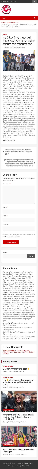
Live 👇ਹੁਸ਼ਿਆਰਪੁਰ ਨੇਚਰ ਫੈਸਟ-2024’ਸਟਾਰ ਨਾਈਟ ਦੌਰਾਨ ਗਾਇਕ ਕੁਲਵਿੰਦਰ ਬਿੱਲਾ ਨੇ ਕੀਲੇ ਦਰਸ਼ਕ (18, 382)
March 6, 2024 (7, 371)
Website (5, 224)
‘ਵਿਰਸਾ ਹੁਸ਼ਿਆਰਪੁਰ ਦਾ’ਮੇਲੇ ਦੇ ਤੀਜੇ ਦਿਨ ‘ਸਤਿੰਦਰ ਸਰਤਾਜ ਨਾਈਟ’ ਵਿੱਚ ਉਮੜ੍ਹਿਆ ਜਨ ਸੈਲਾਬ (19, 352)
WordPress (25, 466)
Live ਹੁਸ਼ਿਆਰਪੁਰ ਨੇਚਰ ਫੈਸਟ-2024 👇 (16, 369)
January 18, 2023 (8, 422)
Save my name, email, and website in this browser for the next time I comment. (19, 236)
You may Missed (10, 361)
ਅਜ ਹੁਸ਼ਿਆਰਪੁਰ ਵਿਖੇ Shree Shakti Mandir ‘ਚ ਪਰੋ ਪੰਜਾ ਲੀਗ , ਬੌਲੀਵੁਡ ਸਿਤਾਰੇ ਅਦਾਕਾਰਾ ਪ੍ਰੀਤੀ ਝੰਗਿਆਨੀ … (18, 417)
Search (5, 252)
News (5, 34)
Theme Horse (28, 463)
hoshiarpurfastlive (19, 47)
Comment (6, 184)
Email (5, 216)
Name (5, 207)
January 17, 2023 (8, 454)
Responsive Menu (34, 1)
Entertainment (8, 366)
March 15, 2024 (7, 47)
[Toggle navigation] (4, 18)
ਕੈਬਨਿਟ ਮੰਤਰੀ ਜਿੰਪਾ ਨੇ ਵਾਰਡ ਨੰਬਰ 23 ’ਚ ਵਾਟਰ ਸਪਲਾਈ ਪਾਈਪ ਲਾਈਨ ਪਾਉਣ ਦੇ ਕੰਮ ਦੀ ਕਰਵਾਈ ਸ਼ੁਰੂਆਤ (18, 152)
